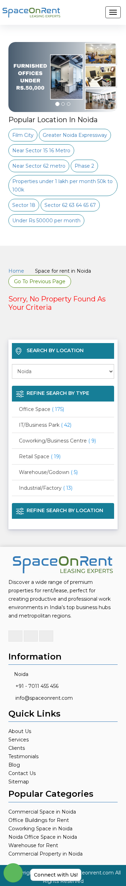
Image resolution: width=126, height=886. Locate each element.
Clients (16, 748)
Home (16, 271)
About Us (19, 731)
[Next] (108, 94)
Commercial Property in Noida (45, 854)
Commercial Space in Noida (42, 812)
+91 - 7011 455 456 (36, 686)
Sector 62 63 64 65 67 (70, 205)
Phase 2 (84, 166)
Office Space (41, 409)
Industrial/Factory (45, 488)
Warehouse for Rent (33, 845)
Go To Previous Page (39, 281)
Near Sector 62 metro (38, 166)
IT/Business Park (45, 425)
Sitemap (18, 782)
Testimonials (23, 756)
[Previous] (17, 94)
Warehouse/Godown (48, 472)
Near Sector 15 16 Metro (41, 150)
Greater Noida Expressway (75, 135)
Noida (21, 674)
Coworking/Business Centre (57, 441)
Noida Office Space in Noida (42, 837)
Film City (23, 135)
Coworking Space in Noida (40, 828)
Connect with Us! (56, 875)
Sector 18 (23, 205)
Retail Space (40, 456)
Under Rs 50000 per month (46, 220)
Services (18, 740)
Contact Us (22, 773)
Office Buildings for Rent (38, 820)
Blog (14, 765)
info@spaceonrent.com (44, 698)
